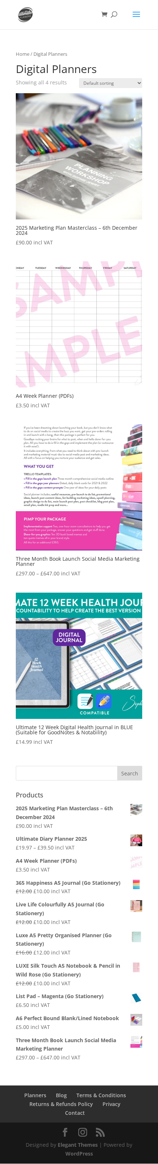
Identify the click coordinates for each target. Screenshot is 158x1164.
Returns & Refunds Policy (61, 1104)
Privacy (112, 1104)
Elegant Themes (78, 1144)
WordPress (79, 1153)
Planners (35, 1095)
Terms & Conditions (101, 1095)
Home (22, 54)
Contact (75, 1112)
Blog (61, 1095)
